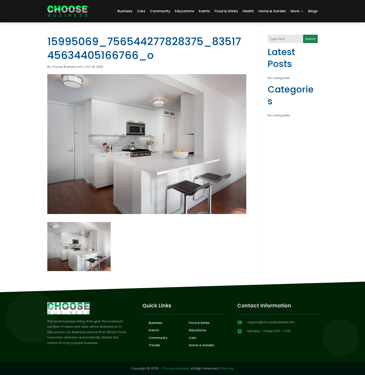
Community (160, 11)
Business (124, 11)
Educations (184, 11)
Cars (141, 11)
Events (204, 11)
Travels (154, 345)
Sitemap (227, 368)
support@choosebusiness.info (271, 322)
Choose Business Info (67, 67)
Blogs (313, 11)
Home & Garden (272, 11)
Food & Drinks (226, 11)
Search (310, 39)
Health (248, 11)
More (295, 11)
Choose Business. (176, 368)
